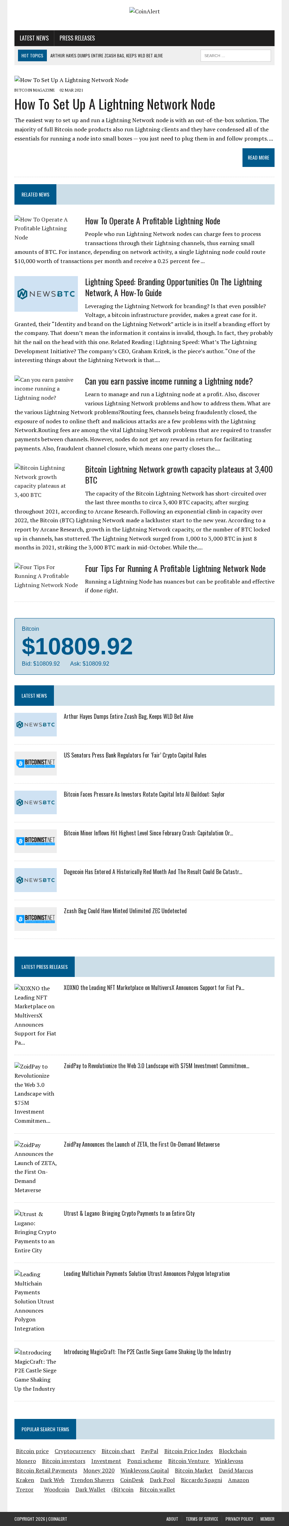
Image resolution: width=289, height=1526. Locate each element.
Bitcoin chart (118, 1451)
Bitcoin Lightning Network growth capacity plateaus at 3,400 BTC (179, 474)
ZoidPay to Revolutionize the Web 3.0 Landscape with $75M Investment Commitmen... (156, 1065)
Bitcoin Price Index (188, 1451)
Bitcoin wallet (157, 1489)
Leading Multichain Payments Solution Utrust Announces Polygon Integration (147, 1273)
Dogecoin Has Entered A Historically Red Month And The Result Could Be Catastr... (153, 871)
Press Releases (77, 38)
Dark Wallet (90, 1489)
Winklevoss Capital (145, 1470)
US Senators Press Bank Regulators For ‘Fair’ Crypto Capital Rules (135, 755)
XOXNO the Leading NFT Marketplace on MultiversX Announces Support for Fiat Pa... (154, 987)
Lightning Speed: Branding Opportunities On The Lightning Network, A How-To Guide (173, 287)
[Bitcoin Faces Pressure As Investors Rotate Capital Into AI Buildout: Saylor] (35, 809)
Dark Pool (162, 1480)
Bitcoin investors (63, 1461)
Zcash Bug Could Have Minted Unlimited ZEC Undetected (125, 911)
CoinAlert (57, 1519)
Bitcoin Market (194, 1470)
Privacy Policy (239, 1519)
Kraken (25, 1480)
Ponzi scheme (144, 1461)
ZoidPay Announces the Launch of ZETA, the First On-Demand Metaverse (142, 1144)
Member (267, 1519)
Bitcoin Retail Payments (46, 1470)
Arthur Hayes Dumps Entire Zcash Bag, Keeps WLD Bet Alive (128, 716)
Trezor (24, 1489)
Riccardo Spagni (201, 1480)
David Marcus (236, 1470)
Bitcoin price (32, 1451)
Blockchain (233, 1451)
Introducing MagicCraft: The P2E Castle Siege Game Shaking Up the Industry (147, 1351)
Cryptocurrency (75, 1451)
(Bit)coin (122, 1489)
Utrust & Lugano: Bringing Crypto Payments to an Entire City (129, 1213)
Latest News (34, 38)
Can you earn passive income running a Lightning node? (169, 380)
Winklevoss (229, 1461)
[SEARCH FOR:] (236, 54)
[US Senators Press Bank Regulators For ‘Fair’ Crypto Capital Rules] (35, 770)
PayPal (149, 1451)
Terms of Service (202, 1519)
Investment (106, 1461)
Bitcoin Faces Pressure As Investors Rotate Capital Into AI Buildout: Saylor (144, 794)
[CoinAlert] (144, 11)
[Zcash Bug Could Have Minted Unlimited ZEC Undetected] (35, 926)
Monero (26, 1461)
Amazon (238, 1480)
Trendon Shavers (92, 1480)
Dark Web (52, 1480)
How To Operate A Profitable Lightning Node (152, 220)
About (172, 1519)
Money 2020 (99, 1470)
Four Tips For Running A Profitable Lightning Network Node (175, 568)
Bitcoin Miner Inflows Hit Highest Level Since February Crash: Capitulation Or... (148, 833)
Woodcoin (56, 1489)
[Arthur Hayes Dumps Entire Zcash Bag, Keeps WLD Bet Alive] (35, 732)
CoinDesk (132, 1480)
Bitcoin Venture (189, 1461)
